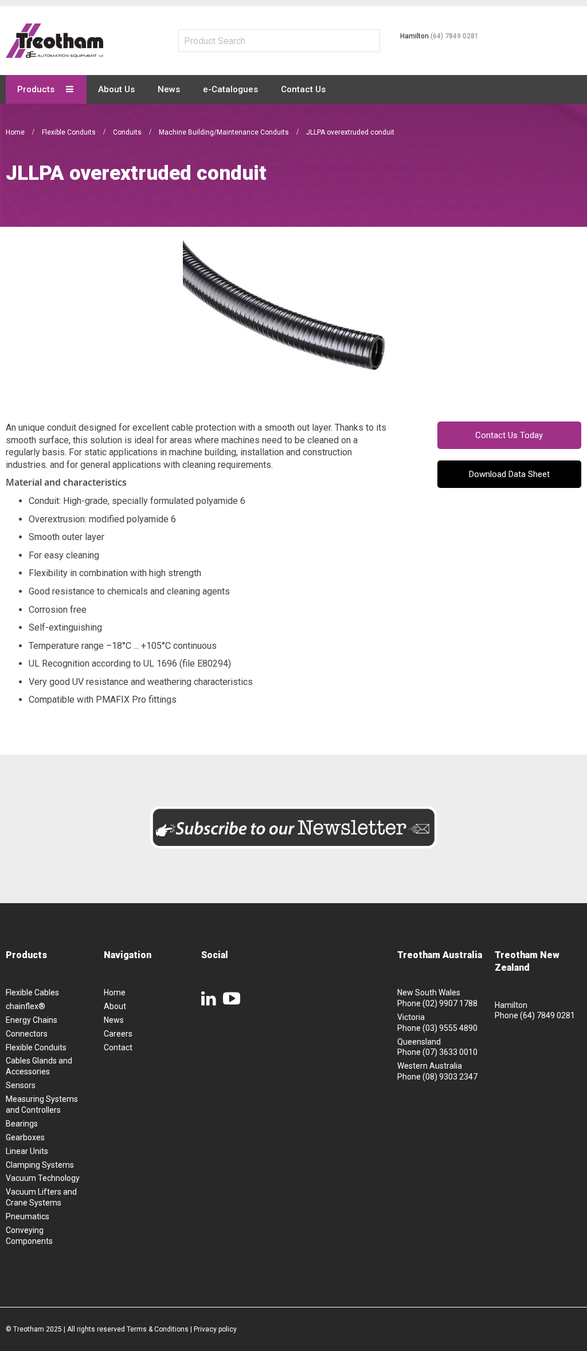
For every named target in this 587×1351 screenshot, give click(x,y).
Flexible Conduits (69, 132)
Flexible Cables (32, 992)
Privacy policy (215, 1329)
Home (16, 132)
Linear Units (27, 1151)
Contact (118, 1047)
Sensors (21, 1085)
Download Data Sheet (509, 474)
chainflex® (25, 1006)
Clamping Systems (40, 1164)
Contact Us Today (509, 435)
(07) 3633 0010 (450, 1052)
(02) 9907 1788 (450, 1003)
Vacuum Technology (43, 1178)
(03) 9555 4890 (450, 1028)
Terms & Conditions (158, 1329)
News (114, 1020)
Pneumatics (27, 1216)
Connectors (27, 1033)
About (115, 1006)
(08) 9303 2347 (450, 1076)
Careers (118, 1033)
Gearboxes (25, 1137)
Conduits (128, 132)
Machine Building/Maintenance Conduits (225, 132)
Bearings (22, 1123)
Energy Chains (31, 1020)
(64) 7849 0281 (455, 36)
